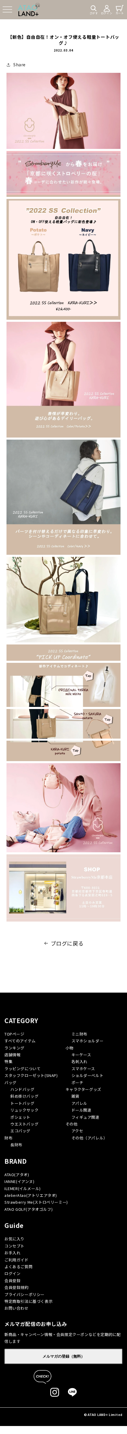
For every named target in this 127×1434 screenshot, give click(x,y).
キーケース (81, 1054)
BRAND (15, 1161)
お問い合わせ (16, 1308)
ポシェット (20, 1117)
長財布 (16, 1144)
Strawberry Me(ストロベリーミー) (36, 1202)
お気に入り (14, 1239)
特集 (8, 1061)
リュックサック (24, 1110)
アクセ (77, 1131)
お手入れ (12, 1252)
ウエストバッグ (24, 1124)
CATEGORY (21, 1020)
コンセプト (14, 1246)
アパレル (79, 1103)
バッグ (10, 1082)
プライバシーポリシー (24, 1294)
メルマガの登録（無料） (64, 1356)
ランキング (14, 1048)
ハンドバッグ (22, 1089)
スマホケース (83, 1068)
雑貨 (75, 1096)
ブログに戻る (67, 943)
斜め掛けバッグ (24, 1096)
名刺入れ (79, 1061)
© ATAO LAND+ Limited (103, 1414)
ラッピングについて (22, 1068)
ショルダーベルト (87, 1075)
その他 (72, 1124)
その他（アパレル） (89, 1138)
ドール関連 (81, 1110)
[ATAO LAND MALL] (28, 9)
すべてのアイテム (20, 1041)
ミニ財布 (79, 1034)
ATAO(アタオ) (16, 1174)
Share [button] (19, 64)
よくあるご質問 (18, 1266)
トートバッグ (22, 1103)
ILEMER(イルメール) (22, 1188)
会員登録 (12, 1280)
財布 (8, 1138)
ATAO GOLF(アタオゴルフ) (28, 1209)
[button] (7, 9)
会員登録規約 (16, 1287)
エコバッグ (20, 1131)
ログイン (12, 1273)
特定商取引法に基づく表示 (28, 1301)
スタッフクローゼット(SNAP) (31, 1075)
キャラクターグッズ (83, 1089)
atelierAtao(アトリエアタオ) (30, 1195)
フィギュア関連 (85, 1117)
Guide (14, 1225)
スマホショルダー (87, 1041)
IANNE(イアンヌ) (19, 1181)
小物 (70, 1048)
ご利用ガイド (16, 1260)
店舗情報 (12, 1054)
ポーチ (77, 1082)
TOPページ (14, 1034)
